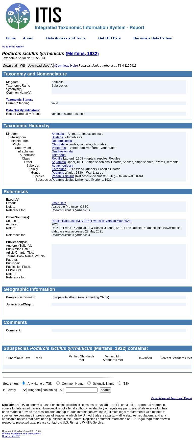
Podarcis (58, 172)
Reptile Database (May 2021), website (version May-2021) (92, 221)
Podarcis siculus (63, 176)
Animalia (58, 134)
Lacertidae (59, 169)
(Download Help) (66, 65)
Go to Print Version (13, 46)
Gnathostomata (62, 151)
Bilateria (57, 137)
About (28, 38)
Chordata (58, 144)
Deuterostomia (62, 141)
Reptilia (57, 158)
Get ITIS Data (109, 38)
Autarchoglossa (62, 165)
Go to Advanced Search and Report (171, 398)
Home (11, 38)
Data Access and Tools (66, 38)
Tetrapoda (59, 155)
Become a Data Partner (153, 38)
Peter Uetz (59, 203)
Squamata (59, 162)
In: (4, 390)
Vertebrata (59, 148)
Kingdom (34, 390)
